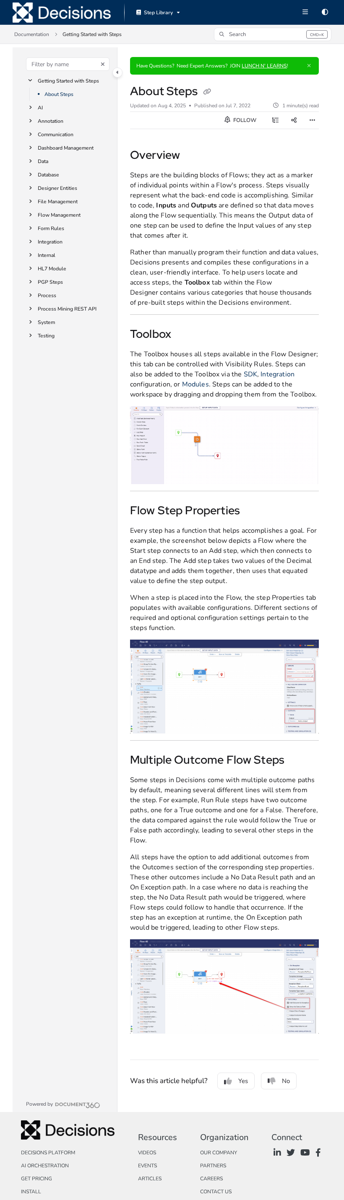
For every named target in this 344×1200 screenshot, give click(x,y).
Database (48, 174)
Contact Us (216, 1191)
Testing (46, 335)
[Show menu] (305, 12)
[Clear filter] (102, 64)
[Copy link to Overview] (193, 156)
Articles (150, 1178)
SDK (250, 374)
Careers (211, 1178)
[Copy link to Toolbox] (186, 335)
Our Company (218, 1152)
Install (31, 1191)
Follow (244, 120)
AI (40, 107)
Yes (243, 1081)
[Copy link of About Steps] (207, 92)
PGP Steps (50, 282)
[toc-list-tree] (275, 120)
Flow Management (59, 215)
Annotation (50, 121)
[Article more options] (312, 120)
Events (147, 1165)
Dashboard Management (66, 148)
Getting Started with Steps (68, 81)
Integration (50, 241)
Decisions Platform (48, 1152)
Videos (147, 1152)
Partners (213, 1165)
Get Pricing (36, 1178)
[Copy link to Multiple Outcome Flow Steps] (297, 760)
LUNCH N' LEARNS (264, 65)
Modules (195, 384)
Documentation (31, 34)
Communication (55, 134)
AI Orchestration (45, 1165)
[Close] (309, 66)
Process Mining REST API (67, 309)
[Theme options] (324, 12)
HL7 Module (52, 268)
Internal (46, 255)
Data (43, 161)
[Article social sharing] (293, 120)
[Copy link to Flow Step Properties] (253, 511)
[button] (272, 34)
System (46, 322)
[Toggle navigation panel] (117, 72)
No (286, 1081)
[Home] (62, 13)
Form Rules (51, 228)
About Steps (58, 94)
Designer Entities (57, 188)
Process (47, 295)
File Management (58, 201)
